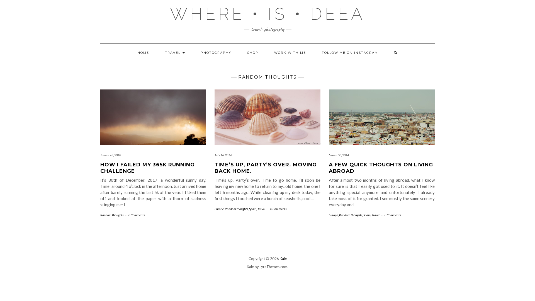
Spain (252, 209)
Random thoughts (111, 215)
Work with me (290, 53)
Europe (219, 209)
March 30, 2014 (339, 155)
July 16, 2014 (223, 155)
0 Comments (136, 215)
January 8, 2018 (110, 155)
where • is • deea (267, 14)
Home (143, 53)
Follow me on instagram (350, 53)
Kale (283, 258)
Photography (216, 53)
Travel (173, 53)
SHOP (252, 53)
